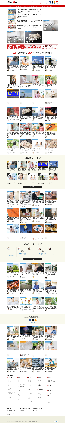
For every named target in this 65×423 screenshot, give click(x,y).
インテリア (9, 384)
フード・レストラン (30, 398)
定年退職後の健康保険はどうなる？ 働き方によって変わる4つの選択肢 (32, 254)
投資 (18, 380)
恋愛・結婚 (30, 6)
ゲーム (49, 398)
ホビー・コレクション (51, 399)
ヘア (38, 381)
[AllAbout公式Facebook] (50, 2)
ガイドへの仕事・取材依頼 (10, 413)
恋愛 (48, 386)
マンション (9, 380)
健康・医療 (29, 377)
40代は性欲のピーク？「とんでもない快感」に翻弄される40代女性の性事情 (52, 254)
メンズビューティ (50, 393)
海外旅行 (19, 395)
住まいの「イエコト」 (11, 393)
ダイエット (39, 385)
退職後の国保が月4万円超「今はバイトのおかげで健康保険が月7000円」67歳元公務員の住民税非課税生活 (11, 254)
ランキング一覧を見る (32, 186)
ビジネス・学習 (35, 6)
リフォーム (9, 381)
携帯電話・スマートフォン (51, 381)
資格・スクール (40, 393)
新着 (12, 6)
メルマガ (47, 3)
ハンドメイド (29, 390)
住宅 (14, 6)
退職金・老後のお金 (20, 387)
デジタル (25, 6)
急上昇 (10, 6)
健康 (18, 6)
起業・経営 (39, 394)
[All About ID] (57, 2)
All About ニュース (22, 410)
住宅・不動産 (10, 377)
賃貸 (8, 385)
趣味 (44, 6)
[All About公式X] (52, 2)
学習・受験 (39, 397)
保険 (18, 381)
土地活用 (9, 389)
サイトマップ (42, 3)
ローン (19, 390)
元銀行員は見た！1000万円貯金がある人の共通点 (42, 254)
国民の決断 (8, 414)
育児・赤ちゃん (30, 393)
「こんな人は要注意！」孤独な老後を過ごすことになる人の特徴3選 (22, 254)
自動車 (19, 400)
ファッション (48, 6)
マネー (16, 6)
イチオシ (34, 413)
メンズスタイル (40, 6)
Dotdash (56, 421)
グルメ (51, 6)
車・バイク (54, 6)
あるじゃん (19, 391)
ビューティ (21, 6)
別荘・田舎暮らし (10, 388)
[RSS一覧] (54, 2)
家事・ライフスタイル (31, 385)
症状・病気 (29, 380)
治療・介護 (29, 381)
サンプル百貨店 (35, 410)
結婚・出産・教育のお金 (21, 386)
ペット (49, 402)
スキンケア (39, 380)
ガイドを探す (56, 3)
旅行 (42, 6)
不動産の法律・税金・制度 (11, 392)
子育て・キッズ (30, 394)
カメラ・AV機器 (50, 380)
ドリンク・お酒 (30, 401)
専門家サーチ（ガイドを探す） (11, 410)
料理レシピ (29, 386)
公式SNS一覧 (51, 3)
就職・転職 (39, 390)
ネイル (39, 384)
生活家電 (29, 389)
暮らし (27, 6)
